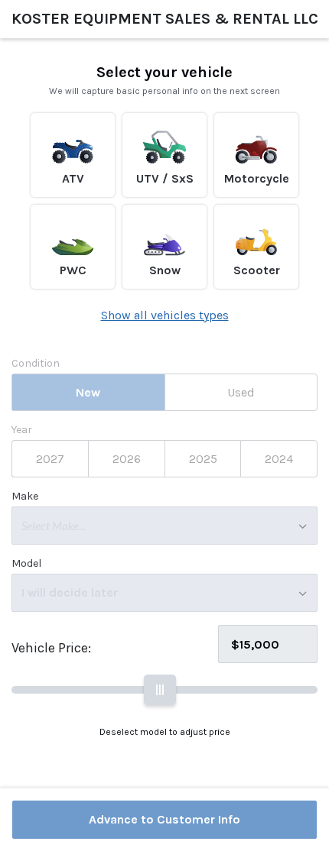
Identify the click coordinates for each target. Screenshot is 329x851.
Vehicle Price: (51, 647)
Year (21, 430)
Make (24, 496)
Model (26, 564)
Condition (35, 364)
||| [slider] (159, 689)
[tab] (87, 392)
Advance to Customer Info (164, 819)
